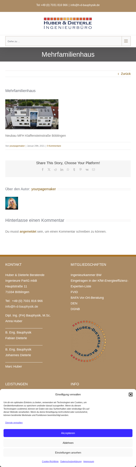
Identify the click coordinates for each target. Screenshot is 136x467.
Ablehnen (68, 442)
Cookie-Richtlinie (50, 461)
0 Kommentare (54, 146)
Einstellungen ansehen (68, 452)
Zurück (126, 74)
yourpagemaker (17, 146)
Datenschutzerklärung (71, 461)
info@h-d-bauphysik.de (85, 5)
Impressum (88, 461)
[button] (130, 394)
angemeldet (28, 231)
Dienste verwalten (14, 422)
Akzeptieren (68, 433)
